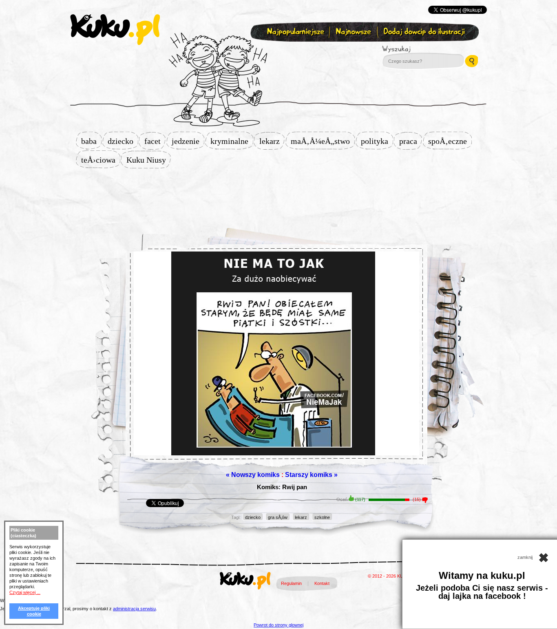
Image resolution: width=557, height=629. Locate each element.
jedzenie (188, 141)
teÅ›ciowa (100, 159)
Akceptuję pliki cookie (34, 611)
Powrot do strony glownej (278, 624)
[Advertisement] (278, 194)
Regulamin (291, 583)
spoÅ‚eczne (450, 141)
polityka (377, 141)
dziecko (123, 141)
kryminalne (231, 141)
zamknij (525, 557)
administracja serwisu (134, 608)
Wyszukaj (418, 49)
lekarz (272, 141)
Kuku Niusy (148, 159)
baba (91, 141)
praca (410, 141)
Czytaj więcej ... (24, 592)
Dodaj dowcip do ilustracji (424, 32)
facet (155, 141)
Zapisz (276, 51)
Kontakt (321, 583)
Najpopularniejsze (294, 32)
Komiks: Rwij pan (282, 486)
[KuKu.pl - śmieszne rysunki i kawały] (245, 582)
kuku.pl (115, 29)
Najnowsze (354, 32)
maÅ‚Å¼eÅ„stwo (323, 141)
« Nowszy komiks (253, 474)
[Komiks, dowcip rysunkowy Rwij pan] (276, 374)
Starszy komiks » (311, 474)
